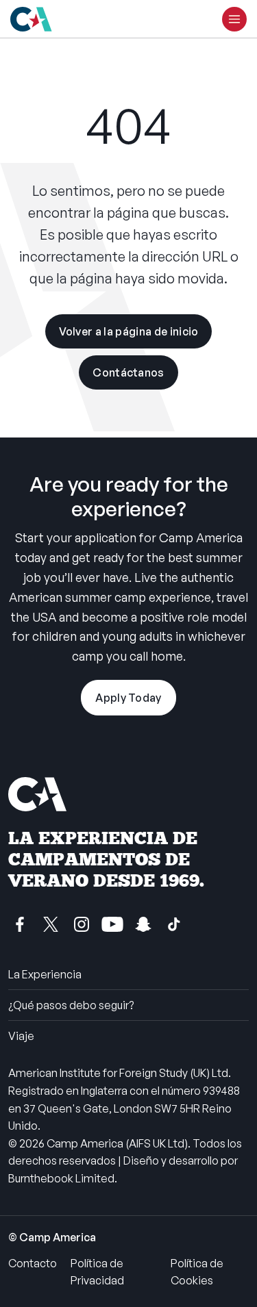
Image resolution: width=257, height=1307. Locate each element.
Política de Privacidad (97, 1272)
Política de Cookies (197, 1272)
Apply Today (128, 698)
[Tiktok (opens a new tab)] (174, 924)
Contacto (32, 1263)
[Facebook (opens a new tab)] (20, 924)
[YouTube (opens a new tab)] (112, 924)
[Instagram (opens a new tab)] (81, 924)
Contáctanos (128, 372)
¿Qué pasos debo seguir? (71, 1005)
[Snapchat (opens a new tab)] (143, 924)
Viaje (21, 1036)
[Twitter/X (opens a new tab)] (50, 924)
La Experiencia (45, 974)
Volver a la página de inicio (129, 331)
